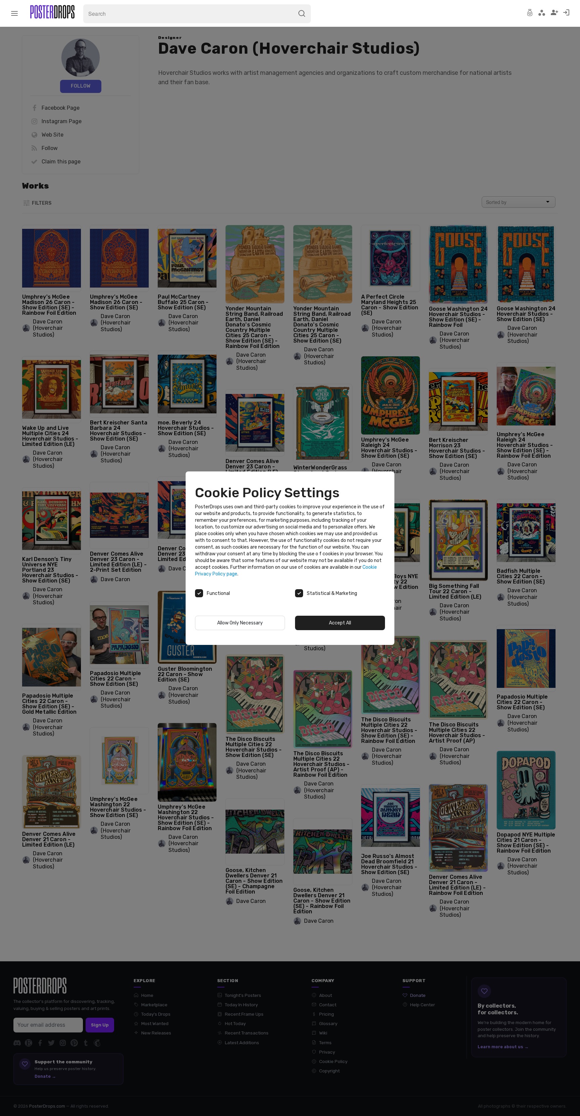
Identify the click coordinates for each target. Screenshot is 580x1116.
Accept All (340, 623)
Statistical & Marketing (332, 593)
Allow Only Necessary (240, 623)
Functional (218, 593)
